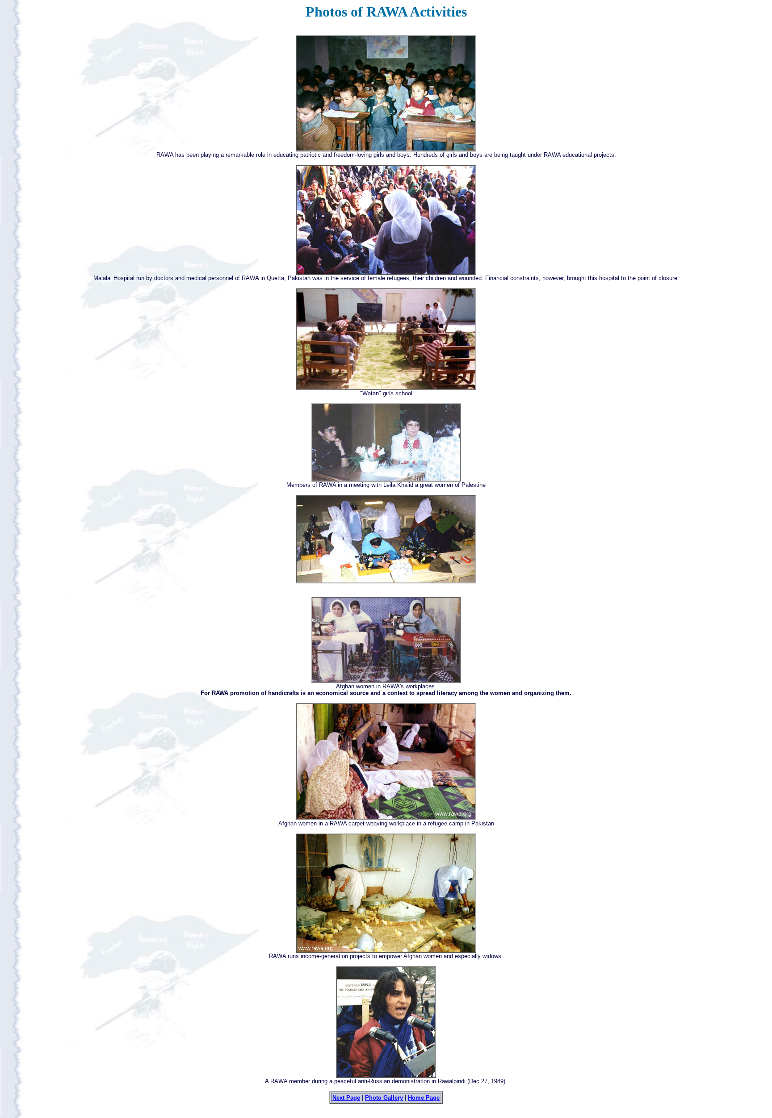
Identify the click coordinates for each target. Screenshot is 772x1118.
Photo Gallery (384, 1097)
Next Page (346, 1097)
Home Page (424, 1097)
